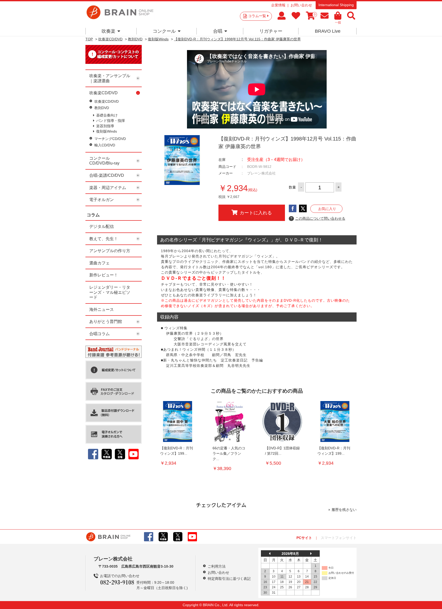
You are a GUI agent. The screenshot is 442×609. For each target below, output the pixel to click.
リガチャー (270, 31)
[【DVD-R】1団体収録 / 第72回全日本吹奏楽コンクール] (282, 421)
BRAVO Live (327, 31)
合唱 (217, 31)
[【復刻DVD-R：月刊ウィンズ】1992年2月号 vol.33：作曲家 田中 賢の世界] (177, 421)
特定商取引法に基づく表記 (229, 579)
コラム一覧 (257, 16)
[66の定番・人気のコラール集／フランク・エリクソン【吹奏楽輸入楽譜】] (229, 421)
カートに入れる (256, 212)
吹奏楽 (108, 31)
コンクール (164, 31)
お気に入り (327, 209)
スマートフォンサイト (339, 538)
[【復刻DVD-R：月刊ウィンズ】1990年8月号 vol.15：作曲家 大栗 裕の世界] (334, 421)
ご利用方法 (217, 566)
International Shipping (336, 5)
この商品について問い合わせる (317, 218)
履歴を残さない (344, 510)
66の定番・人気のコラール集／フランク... (229, 453)
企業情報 (278, 5)
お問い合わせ (301, 5)
